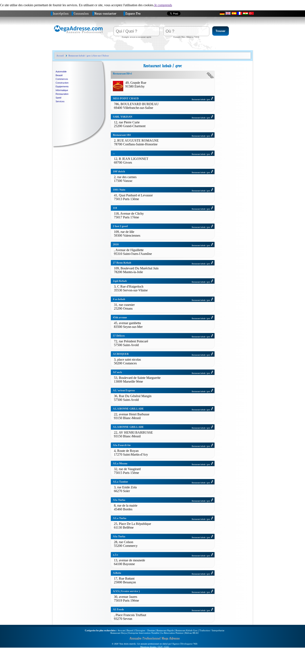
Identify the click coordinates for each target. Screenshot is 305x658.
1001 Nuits (119, 189)
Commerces (62, 79)
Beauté (59, 75)
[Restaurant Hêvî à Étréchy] (118, 90)
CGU (166, 647)
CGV (160, 647)
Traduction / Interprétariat (211, 630)
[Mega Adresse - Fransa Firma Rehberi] (251, 13)
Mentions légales (148, 647)
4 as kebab (119, 299)
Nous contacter (105, 13)
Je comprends (163, 5)
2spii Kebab (120, 280)
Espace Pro (133, 13)
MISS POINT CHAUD (126, 98)
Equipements (62, 86)
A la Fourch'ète (122, 445)
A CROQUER (121, 353)
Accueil (60, 55)
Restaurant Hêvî (122, 73)
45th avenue (120, 317)
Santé (58, 97)
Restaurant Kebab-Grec (187, 630)
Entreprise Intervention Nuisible (143, 633)
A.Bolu (117, 572)
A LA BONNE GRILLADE (128, 408)
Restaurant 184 (122, 134)
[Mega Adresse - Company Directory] (228, 13)
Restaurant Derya (118, 633)
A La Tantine (120, 481)
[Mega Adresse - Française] (239, 13)
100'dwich (119, 171)
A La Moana (120, 463)
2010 (116, 244)
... (114, 153)
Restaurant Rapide (165, 630)
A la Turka (119, 499)
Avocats (121, 630)
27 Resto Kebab (122, 262)
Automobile (61, 71)
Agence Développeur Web (185, 643)
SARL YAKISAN (122, 116)
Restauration (62, 94)
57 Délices (119, 335)
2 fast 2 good (120, 226)
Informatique (62, 90)
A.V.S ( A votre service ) (126, 591)
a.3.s (115, 554)
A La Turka (119, 518)
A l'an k (117, 372)
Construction (62, 82)
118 (115, 207)
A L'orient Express (124, 390)
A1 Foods (118, 609)
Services (60, 101)
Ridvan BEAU (192, 633)
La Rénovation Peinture (172, 633)
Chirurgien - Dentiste (145, 630)
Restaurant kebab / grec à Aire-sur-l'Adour (88, 55)
